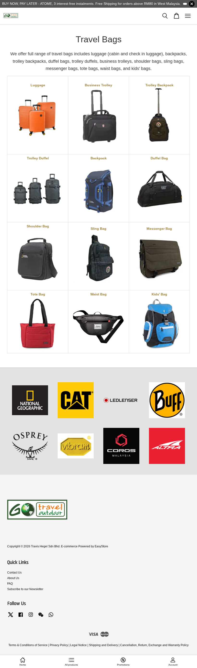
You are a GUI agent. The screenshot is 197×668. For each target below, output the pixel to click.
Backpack (99, 158)
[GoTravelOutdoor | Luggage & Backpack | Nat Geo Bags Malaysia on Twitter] (10, 617)
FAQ (10, 583)
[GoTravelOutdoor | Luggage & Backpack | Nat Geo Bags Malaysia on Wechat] (40, 617)
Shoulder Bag (38, 226)
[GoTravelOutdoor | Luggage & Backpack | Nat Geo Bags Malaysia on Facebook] (20, 617)
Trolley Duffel (38, 158)
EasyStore (101, 546)
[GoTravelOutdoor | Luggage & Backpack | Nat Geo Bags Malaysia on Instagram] (30, 617)
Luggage (38, 85)
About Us (13, 578)
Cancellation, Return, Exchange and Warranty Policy (154, 645)
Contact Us (14, 572)
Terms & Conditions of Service (28, 645)
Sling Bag (98, 229)
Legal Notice (78, 645)
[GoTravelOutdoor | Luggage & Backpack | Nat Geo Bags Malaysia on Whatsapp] (51, 617)
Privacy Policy (59, 645)
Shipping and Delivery (103, 645)
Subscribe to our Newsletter (25, 589)
